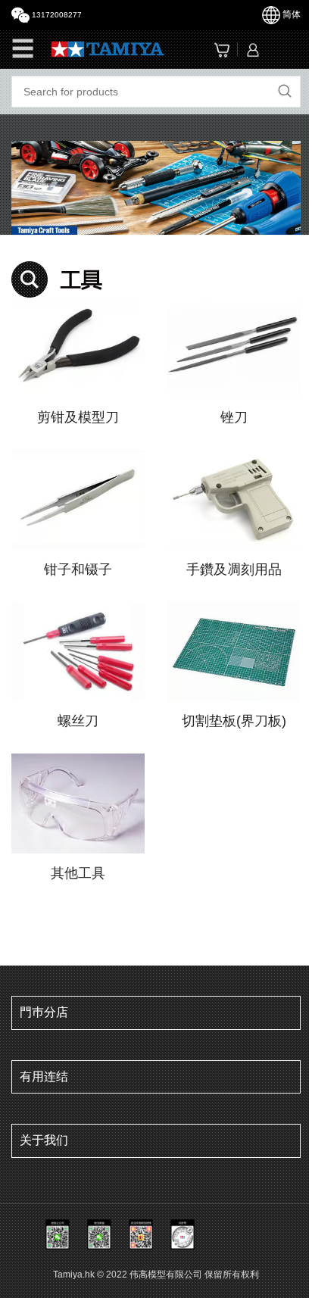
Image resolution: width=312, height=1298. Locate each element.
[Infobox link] (78, 362)
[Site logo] (108, 48)
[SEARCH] (285, 92)
